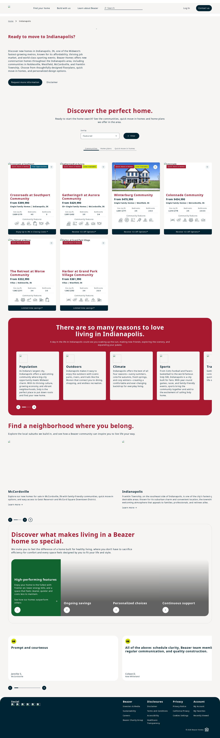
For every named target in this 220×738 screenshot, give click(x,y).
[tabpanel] (110, 234)
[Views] (93, 299)
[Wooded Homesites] (191, 219)
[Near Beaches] (29, 299)
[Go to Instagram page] (18, 705)
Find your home (41, 8)
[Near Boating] (93, 223)
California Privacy (181, 711)
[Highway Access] (47, 223)
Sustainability (129, 711)
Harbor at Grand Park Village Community (80, 273)
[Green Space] (29, 223)
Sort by (83, 130)
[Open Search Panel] (105, 8)
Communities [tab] (91, 148)
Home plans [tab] (106, 148)
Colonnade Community (184, 195)
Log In (186, 8)
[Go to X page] (28, 705)
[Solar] (68, 223)
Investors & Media (131, 706)
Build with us (64, 8)
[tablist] (110, 148)
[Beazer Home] (17, 8)
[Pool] (74, 223)
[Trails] (16, 223)
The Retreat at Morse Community (27, 273)
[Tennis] (139, 219)
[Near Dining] (41, 223)
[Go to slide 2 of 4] (18, 519)
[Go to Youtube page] (33, 705)
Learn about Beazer (88, 8)
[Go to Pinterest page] (38, 705)
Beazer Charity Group (133, 720)
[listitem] (63, 658)
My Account (199, 706)
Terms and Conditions (157, 711)
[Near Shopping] (35, 223)
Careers (126, 715)
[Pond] (22, 223)
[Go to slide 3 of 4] (19, 519)
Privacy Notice (179, 706)
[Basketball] (126, 219)
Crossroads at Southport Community (30, 197)
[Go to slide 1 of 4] (16, 519)
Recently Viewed (201, 715)
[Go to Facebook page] (13, 705)
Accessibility (153, 715)
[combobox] (100, 136)
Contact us (204, 8)
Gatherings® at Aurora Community (81, 197)
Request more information (25, 82)
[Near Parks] (41, 299)
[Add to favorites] (51, 167)
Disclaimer (52, 82)
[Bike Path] (172, 219)
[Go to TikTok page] (23, 705)
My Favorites (199, 711)
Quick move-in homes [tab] (125, 148)
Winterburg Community (133, 195)
